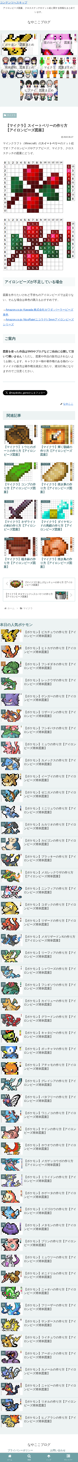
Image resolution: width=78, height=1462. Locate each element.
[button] (70, 1032)
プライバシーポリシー (20, 1450)
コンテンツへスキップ (13, 2)
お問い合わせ (57, 1450)
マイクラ (11, 115)
